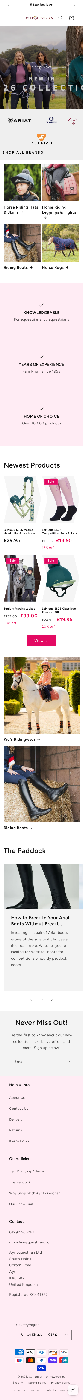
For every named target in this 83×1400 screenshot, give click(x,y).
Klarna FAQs (19, 1141)
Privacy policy (60, 1382)
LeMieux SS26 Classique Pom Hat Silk (59, 610)
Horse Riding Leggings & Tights (59, 210)
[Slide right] (52, 1000)
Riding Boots (16, 267)
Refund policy (37, 1382)
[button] (9, 18)
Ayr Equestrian (39, 1376)
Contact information (57, 1390)
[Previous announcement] (9, 5)
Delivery (16, 1119)
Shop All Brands (23, 152)
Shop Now (41, 67)
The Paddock (20, 1182)
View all (41, 640)
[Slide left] (31, 1000)
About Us (17, 1098)
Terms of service (28, 1390)
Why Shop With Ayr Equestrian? (35, 1193)
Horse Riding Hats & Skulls (21, 210)
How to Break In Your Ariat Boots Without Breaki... (40, 920)
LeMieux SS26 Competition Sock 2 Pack (59, 531)
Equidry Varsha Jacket (19, 608)
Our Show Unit (21, 1204)
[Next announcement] (74, 5)
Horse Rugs (53, 267)
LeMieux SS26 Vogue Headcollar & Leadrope (19, 531)
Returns (15, 1130)
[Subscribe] (68, 1061)
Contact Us (18, 1108)
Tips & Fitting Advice (26, 1171)
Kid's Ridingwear (20, 739)
